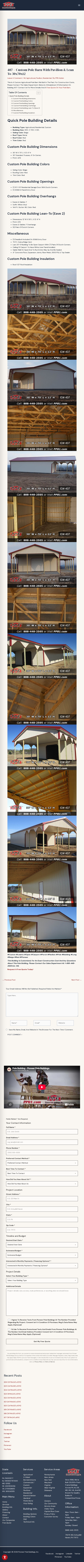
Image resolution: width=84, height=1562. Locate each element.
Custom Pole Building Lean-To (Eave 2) (26, 108)
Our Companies (8, 1520)
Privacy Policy (38, 1362)
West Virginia (49, 1488)
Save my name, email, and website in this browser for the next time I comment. (41, 1030)
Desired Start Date (14, 1240)
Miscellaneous (18, 110)
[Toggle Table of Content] (37, 93)
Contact (5, 1517)
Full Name (10, 1127)
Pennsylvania (49, 1474)
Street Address (13, 1194)
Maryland (48, 1482)
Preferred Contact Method (18, 1158)
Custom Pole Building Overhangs (24, 106)
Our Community (50, 1503)
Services (5, 1504)
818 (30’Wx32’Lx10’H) (12, 1413)
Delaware (48, 1490)
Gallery (5, 1510)
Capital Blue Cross (51, 1511)
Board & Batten (29, 1495)
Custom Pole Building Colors (23, 101)
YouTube (7, 1449)
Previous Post (9, 980)
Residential (47, 78)
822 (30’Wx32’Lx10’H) (12, 1398)
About (4, 1515)
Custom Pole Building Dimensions (24, 99)
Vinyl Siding (28, 1503)
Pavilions (26, 1490)
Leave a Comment (14, 78)
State (9, 1215)
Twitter (7, 1441)
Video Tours (49, 1509)
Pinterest (7, 1445)
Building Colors (29, 1516)
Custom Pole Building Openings (24, 103)
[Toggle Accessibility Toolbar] (5, 1557)
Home (4, 1502)
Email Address (12, 1138)
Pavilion (39, 78)
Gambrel (26, 1498)
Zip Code (10, 1225)
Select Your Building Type (17, 1276)
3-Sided (26, 1477)
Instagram (8, 1433)
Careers (47, 1501)
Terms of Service (50, 1362)
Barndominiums (29, 1480)
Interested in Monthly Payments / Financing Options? (28, 1261)
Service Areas (49, 1506)
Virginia (47, 1485)
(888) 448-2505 (71, 1530)
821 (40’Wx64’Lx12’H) (12, 1402)
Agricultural (30, 78)
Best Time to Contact (16, 1169)
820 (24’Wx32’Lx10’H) (12, 1405)
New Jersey (48, 1477)
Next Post (77, 980)
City (8, 1204)
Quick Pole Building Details (19, 96)
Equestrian (27, 1488)
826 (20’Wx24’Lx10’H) (12, 1382)
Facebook (8, 1429)
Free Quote (6, 1523)
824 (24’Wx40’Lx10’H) (13, 1390)
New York (48, 1480)
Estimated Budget (14, 1251)
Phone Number (13, 1148)
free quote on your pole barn (58, 87)
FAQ (24, 1519)
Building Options (29, 1514)
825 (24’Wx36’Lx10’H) (12, 1386)
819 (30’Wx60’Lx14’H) (12, 1409)
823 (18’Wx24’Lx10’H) (12, 1394)
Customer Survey (51, 1516)
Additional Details (13, 1286)
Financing (6, 1512)
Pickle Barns (28, 1501)
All (24, 78)
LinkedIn (7, 1437)
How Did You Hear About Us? (18, 1179)
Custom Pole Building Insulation (24, 113)
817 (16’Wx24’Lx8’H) (11, 1417)
